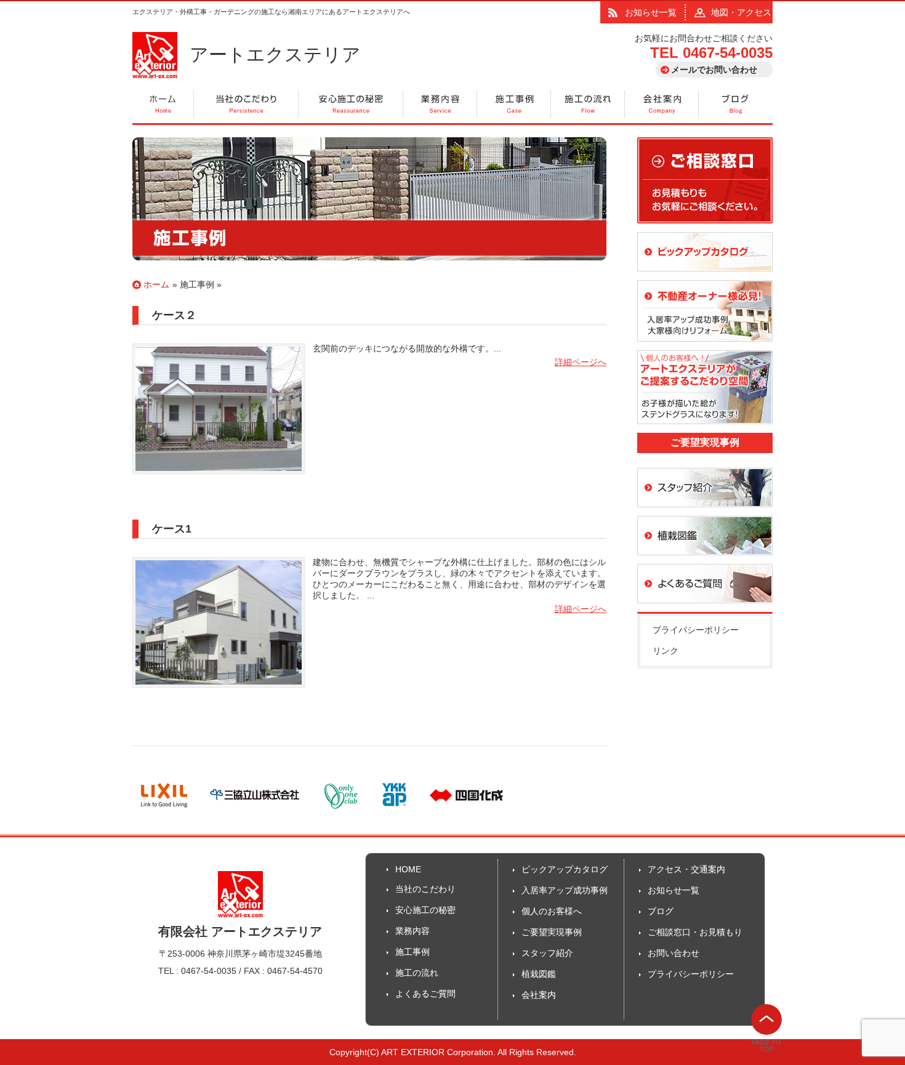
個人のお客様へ (551, 911)
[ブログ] (736, 105)
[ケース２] (218, 479)
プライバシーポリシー (696, 630)
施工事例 (197, 284)
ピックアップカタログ (564, 869)
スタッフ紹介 (547, 953)
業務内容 (412, 931)
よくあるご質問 (425, 994)
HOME (408, 869)
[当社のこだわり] (246, 105)
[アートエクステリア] (154, 75)
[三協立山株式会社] (255, 811)
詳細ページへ (580, 362)
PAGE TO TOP (766, 1046)
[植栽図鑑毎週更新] (705, 561)
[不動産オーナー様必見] (705, 347)
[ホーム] (163, 105)
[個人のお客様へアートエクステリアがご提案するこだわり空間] (705, 430)
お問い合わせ (673, 953)
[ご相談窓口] (705, 229)
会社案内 (538, 995)
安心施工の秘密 (425, 910)
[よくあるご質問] (705, 609)
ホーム (156, 284)
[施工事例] (514, 105)
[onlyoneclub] (341, 811)
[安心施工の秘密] (351, 105)
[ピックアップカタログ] (705, 277)
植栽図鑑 (538, 974)
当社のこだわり (425, 889)
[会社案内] (662, 105)
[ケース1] (218, 693)
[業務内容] (440, 105)
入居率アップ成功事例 (564, 890)
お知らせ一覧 (651, 12)
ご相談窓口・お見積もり (695, 932)
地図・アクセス (741, 12)
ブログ (661, 911)
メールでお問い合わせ (714, 69)
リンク (665, 651)
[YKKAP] (394, 811)
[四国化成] (466, 811)
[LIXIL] (164, 811)
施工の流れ (416, 973)
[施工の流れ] (588, 105)
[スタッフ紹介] (705, 513)
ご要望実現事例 (551, 932)
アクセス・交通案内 (686, 869)
